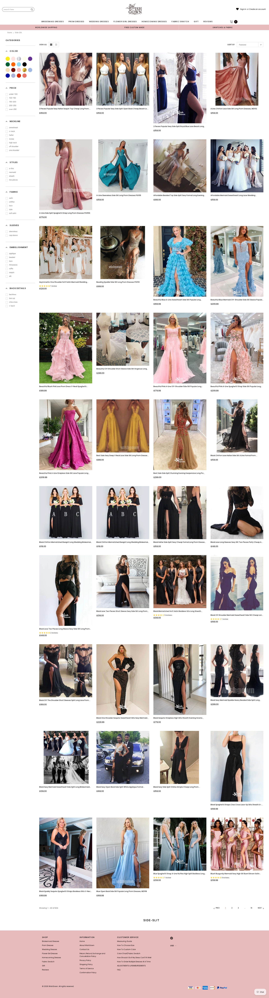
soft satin (12, 213)
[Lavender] (13, 76)
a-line (11, 168)
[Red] (19, 76)
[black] (24, 64)
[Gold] (24, 70)
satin (11, 198)
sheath (11, 176)
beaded (12, 257)
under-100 (13, 94)
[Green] (8, 64)
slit (10, 276)
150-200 (12, 102)
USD (172, 945)
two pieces (13, 180)
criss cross (13, 302)
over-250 (13, 109)
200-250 (12, 105)
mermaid (12, 172)
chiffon (12, 202)
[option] (46, 27)
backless (12, 294)
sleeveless (13, 231)
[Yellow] (8, 59)
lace (10, 206)
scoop (11, 139)
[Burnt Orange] (24, 76)
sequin (11, 272)
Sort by (231, 44)
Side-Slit (18, 32)
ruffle (11, 269)
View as (43, 44)
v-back (12, 306)
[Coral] (19, 70)
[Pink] (13, 59)
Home (9, 32)
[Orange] (13, 64)
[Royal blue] (8, 76)
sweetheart (13, 127)
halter (11, 135)
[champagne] (8, 70)
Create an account (257, 9)
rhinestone (13, 265)
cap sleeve (13, 235)
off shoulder (13, 146)
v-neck (12, 131)
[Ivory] (24, 59)
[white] (30, 64)
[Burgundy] (13, 70)
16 (251, 908)
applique (12, 253)
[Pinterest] (171, 938)
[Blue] (19, 64)
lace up (12, 298)
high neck (13, 143)
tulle (10, 209)
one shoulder (14, 150)
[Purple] (30, 59)
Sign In (243, 9)
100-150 (12, 98)
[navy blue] (30, 70)
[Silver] (19, 59)
